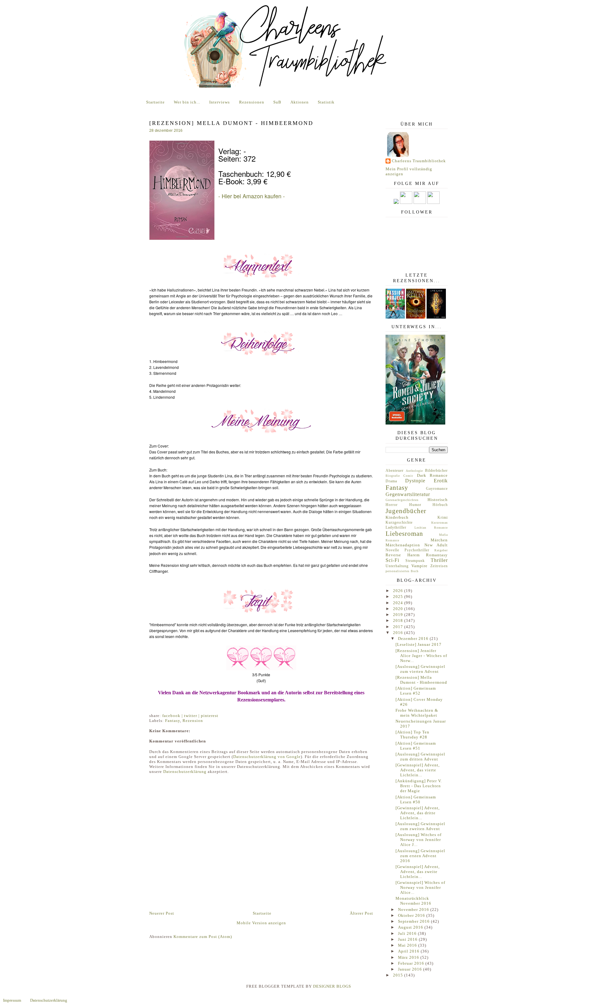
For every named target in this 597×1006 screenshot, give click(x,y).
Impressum (12, 1000)
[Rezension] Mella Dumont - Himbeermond (421, 680)
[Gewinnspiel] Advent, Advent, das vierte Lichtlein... (418, 770)
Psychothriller (417, 550)
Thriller (439, 560)
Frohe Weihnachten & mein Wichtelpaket (417, 713)
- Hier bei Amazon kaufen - (251, 196)
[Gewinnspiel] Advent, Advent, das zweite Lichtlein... (418, 871)
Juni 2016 (408, 939)
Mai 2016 (408, 945)
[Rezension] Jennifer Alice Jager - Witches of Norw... (421, 655)
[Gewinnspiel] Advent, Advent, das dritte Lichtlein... (418, 813)
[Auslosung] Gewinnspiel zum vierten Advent (420, 669)
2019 (398, 614)
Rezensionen (251, 102)
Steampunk (415, 561)
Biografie (393, 475)
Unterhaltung (397, 566)
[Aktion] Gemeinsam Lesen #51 (416, 746)
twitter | (192, 715)
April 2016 (409, 951)
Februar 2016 (411, 963)
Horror (392, 505)
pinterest (209, 715)
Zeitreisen (439, 566)
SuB (277, 102)
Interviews (219, 102)
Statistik (326, 102)
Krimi (442, 518)
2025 (398, 596)
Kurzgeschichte (399, 523)
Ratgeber (441, 550)
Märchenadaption (403, 545)
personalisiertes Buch (402, 571)
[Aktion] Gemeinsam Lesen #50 (416, 799)
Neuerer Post (161, 913)
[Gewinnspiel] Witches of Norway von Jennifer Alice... (420, 887)
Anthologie (414, 470)
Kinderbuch (397, 517)
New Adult (436, 545)
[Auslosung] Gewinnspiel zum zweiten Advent (420, 826)
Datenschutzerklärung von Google (267, 756)
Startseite (155, 102)
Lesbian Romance (431, 527)
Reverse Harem (403, 555)
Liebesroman (404, 533)
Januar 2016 (410, 969)
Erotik (441, 480)
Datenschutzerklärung (184, 771)
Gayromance (437, 489)
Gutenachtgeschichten (402, 500)
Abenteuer (395, 471)
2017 (398, 626)
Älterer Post (361, 913)
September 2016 (414, 921)
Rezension (193, 720)
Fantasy (172, 720)
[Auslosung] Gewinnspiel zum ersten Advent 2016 (420, 855)
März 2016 (409, 957)
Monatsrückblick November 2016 (413, 901)
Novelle (392, 550)
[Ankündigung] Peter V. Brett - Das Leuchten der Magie (419, 786)
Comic (408, 475)
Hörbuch (440, 505)
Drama (391, 481)
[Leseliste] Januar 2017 (419, 644)
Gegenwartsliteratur (408, 494)
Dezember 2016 (414, 638)
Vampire (419, 565)
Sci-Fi (392, 560)
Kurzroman (439, 522)
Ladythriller (396, 528)
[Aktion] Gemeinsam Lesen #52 (416, 691)
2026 (398, 590)
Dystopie (415, 480)
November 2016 (414, 909)
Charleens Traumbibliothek (419, 160)
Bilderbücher (436, 471)
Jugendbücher (406, 510)
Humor (415, 505)
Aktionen (299, 102)
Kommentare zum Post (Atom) (203, 936)
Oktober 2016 (412, 915)
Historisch (438, 499)
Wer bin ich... (187, 102)
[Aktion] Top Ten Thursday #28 (412, 734)
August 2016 (411, 927)
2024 (398, 602)
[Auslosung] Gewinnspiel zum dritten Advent (420, 756)
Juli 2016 (408, 933)
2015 (398, 975)
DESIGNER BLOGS (332, 986)
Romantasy (437, 555)
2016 (398, 632)
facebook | (173, 715)
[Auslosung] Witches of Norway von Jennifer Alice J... (419, 839)
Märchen (439, 540)
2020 (398, 608)
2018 (398, 620)
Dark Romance (432, 475)
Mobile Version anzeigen (261, 923)
